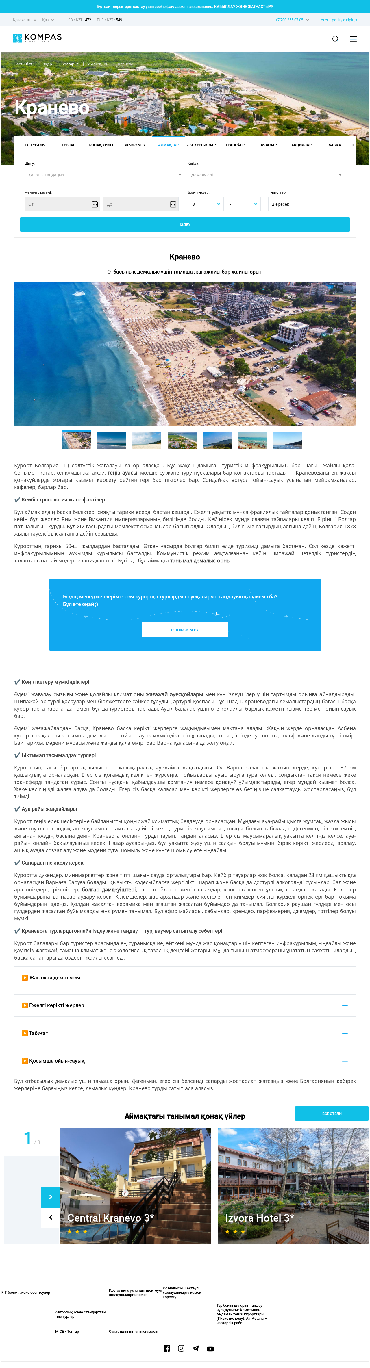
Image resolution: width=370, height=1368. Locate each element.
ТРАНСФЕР (235, 145)
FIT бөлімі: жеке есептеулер (25, 1292)
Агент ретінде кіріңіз (339, 19)
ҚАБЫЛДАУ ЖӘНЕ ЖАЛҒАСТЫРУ (243, 6)
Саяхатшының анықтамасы (133, 1331)
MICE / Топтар (67, 1331)
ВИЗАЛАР (268, 145)
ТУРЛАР (68, 145)
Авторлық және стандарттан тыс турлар (80, 1314)
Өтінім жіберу (185, 630)
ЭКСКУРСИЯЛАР (201, 145)
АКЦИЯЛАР (301, 145)
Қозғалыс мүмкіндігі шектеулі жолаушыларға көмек (135, 1292)
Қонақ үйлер (101, 145)
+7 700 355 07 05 (289, 19)
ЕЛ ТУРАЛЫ (35, 145)
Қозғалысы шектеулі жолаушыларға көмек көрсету (182, 1292)
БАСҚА (335, 145)
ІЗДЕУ (185, 224)
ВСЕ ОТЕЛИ (332, 1114)
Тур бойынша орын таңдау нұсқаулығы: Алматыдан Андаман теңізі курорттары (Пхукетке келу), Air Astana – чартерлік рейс (242, 1314)
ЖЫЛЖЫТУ (135, 145)
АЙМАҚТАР (168, 145)
